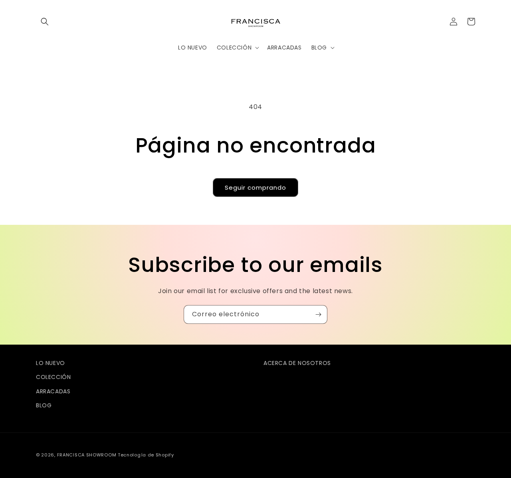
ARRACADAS (53, 391)
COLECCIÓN (53, 377)
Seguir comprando (255, 187)
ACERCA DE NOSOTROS (297, 363)
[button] (44, 21)
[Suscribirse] (318, 314)
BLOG (43, 405)
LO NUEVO (50, 363)
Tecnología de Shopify (146, 455)
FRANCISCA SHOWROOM (87, 455)
